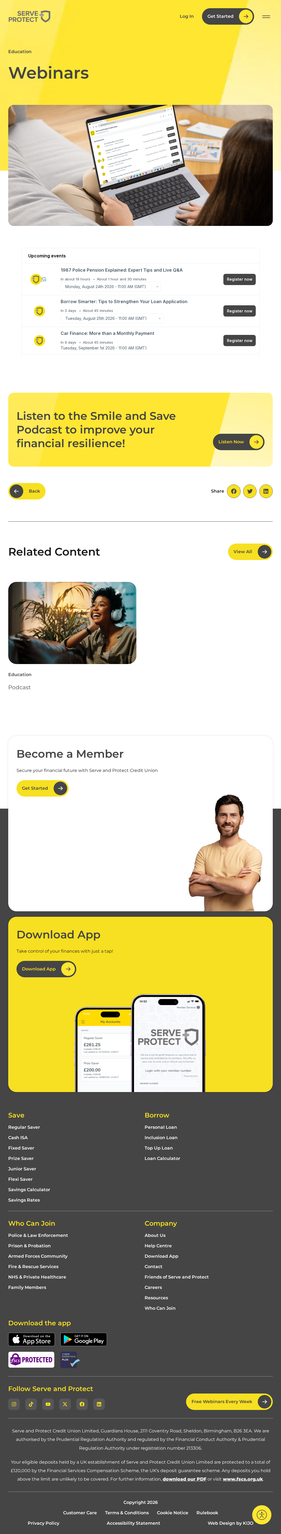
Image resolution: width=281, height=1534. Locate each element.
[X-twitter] (65, 1404)
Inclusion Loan (161, 1137)
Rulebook (207, 1512)
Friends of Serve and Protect (177, 1277)
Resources (156, 1297)
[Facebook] (82, 1404)
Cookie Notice (172, 1512)
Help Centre (158, 1245)
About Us (155, 1235)
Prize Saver (21, 1158)
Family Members (27, 1287)
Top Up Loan (159, 1148)
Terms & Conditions (127, 1512)
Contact (153, 1266)
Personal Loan (161, 1127)
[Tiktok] (31, 1404)
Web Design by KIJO (230, 1523)
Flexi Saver (20, 1179)
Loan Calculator (162, 1158)
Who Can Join (160, 1308)
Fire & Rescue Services (33, 1266)
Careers (153, 1287)
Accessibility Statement (133, 1523)
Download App (161, 1256)
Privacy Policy (43, 1523)
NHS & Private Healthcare (37, 1277)
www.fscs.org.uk (243, 1479)
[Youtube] (48, 1404)
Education (20, 51)
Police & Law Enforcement (38, 1235)
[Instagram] (14, 1404)
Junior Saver (22, 1169)
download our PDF (184, 1479)
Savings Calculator (29, 1189)
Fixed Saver (21, 1148)
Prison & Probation (29, 1245)
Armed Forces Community (38, 1256)
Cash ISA (18, 1137)
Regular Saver (24, 1127)
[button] (266, 16)
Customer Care (80, 1512)
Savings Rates (24, 1200)
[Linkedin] (99, 1404)
